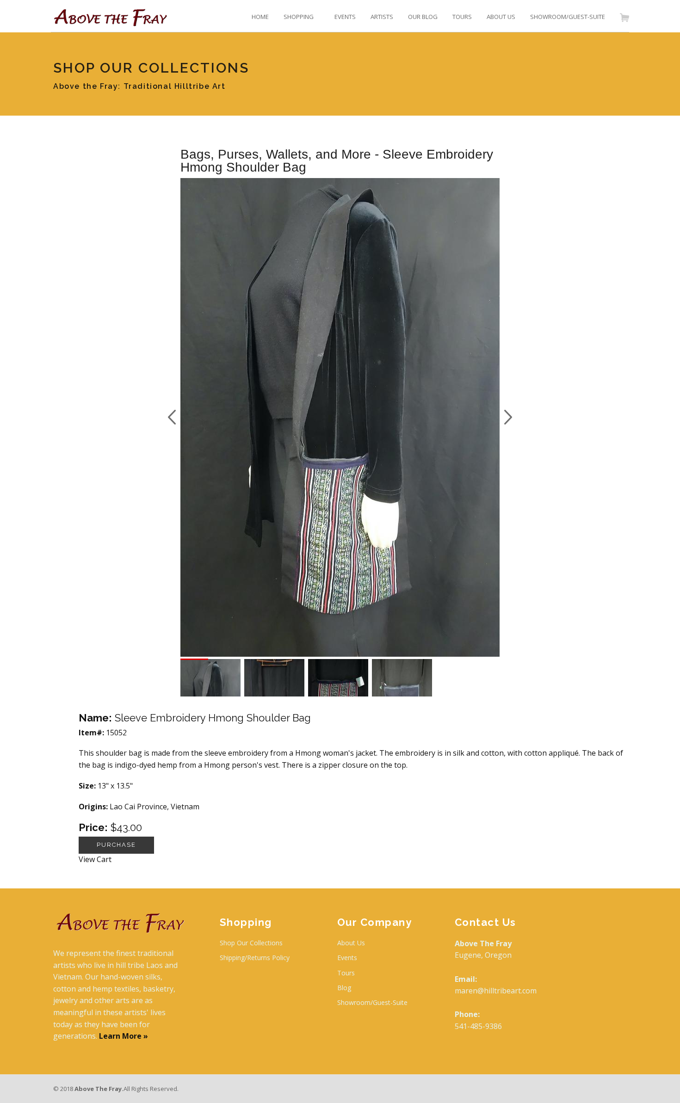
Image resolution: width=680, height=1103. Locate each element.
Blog (344, 987)
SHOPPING (299, 16)
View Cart (95, 859)
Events (347, 957)
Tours (346, 972)
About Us (351, 942)
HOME (260, 16)
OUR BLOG (423, 16)
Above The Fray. (99, 1089)
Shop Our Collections (251, 942)
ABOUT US (501, 16)
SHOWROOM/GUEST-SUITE (567, 16)
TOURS (462, 16)
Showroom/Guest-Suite (372, 1002)
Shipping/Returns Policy (255, 957)
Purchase (116, 844)
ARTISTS (382, 16)
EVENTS (345, 16)
